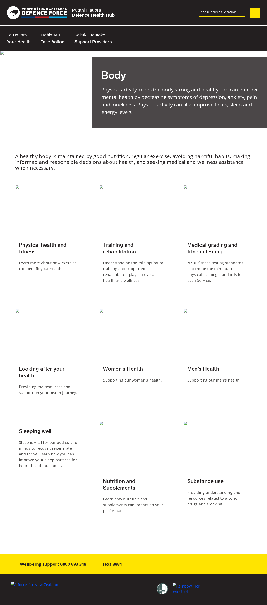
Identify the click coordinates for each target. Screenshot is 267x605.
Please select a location (218, 12)
